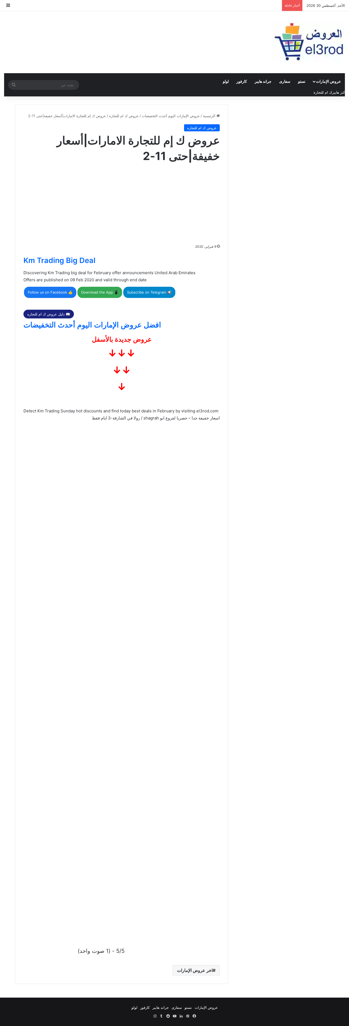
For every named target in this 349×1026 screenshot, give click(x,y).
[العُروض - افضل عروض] (308, 42)
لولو (226, 81)
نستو (301, 81)
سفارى (284, 81)
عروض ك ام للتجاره (124, 116)
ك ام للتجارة (323, 92)
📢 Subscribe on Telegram (149, 292)
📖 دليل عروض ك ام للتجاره (48, 314)
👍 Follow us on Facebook (50, 292)
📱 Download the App (99, 292)
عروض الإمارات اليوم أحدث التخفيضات (171, 116)
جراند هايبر (263, 81)
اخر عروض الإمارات (195, 970)
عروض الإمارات (328, 81)
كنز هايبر (338, 92)
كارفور (241, 81)
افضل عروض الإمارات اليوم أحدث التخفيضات (92, 324)
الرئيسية (209, 116)
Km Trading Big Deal (59, 260)
